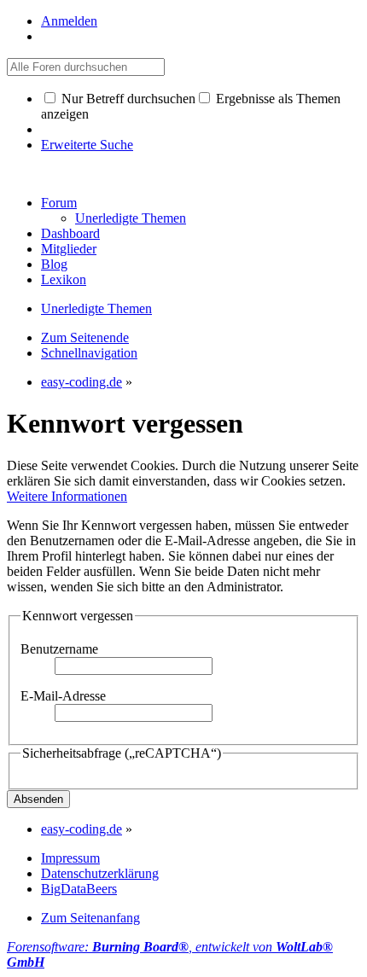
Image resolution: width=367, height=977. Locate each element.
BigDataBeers (79, 888)
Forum (59, 202)
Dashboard (70, 233)
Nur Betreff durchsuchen (126, 98)
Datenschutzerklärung (100, 873)
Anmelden (69, 21)
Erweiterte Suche (87, 144)
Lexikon (63, 279)
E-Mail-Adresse (63, 696)
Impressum (70, 858)
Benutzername (59, 649)
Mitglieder (68, 248)
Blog (54, 264)
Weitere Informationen (67, 496)
